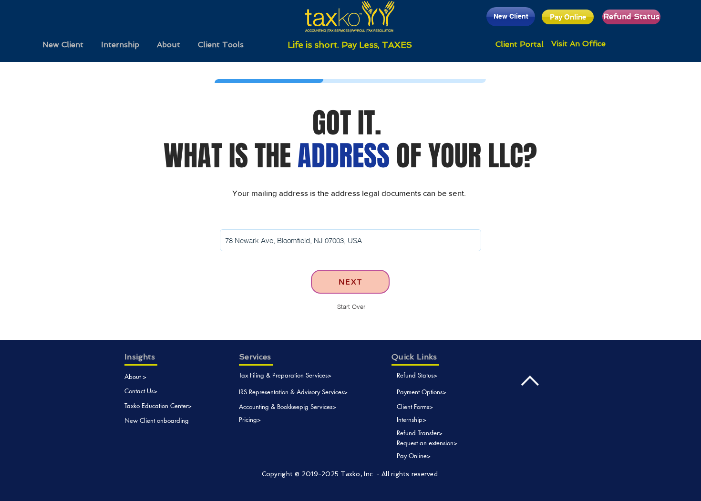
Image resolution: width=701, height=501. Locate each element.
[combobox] (350, 240)
